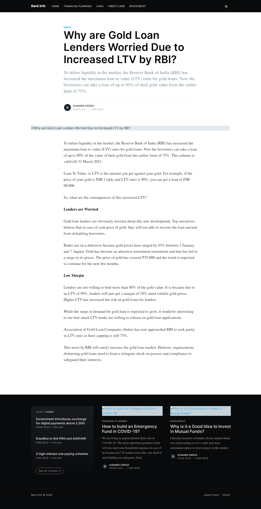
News (67, 27)
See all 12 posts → (50, 470)
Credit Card (116, 6)
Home (55, 6)
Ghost (226, 494)
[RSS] (226, 6)
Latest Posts (211, 494)
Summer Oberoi (83, 105)
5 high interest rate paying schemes (62, 454)
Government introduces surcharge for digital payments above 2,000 (61, 421)
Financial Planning (78, 6)
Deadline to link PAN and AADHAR (61, 438)
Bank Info (38, 6)
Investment (137, 6)
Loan (99, 6)
